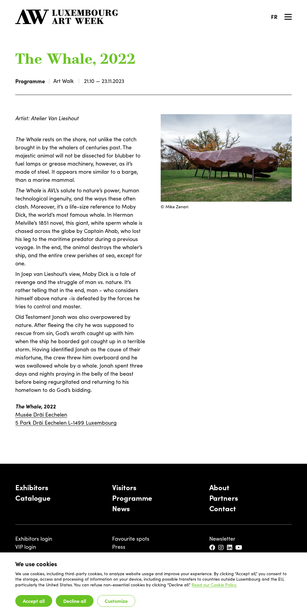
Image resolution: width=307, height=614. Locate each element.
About (219, 487)
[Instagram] (221, 548)
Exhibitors (31, 487)
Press (118, 546)
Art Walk (63, 80)
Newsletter (222, 538)
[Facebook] (212, 548)
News (121, 508)
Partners (223, 497)
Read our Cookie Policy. (214, 585)
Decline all (74, 600)
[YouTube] (239, 548)
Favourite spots (130, 538)
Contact (222, 508)
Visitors (124, 487)
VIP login (25, 546)
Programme (30, 81)
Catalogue (33, 497)
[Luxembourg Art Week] (66, 17)
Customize (116, 600)
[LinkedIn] (230, 548)
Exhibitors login (33, 538)
